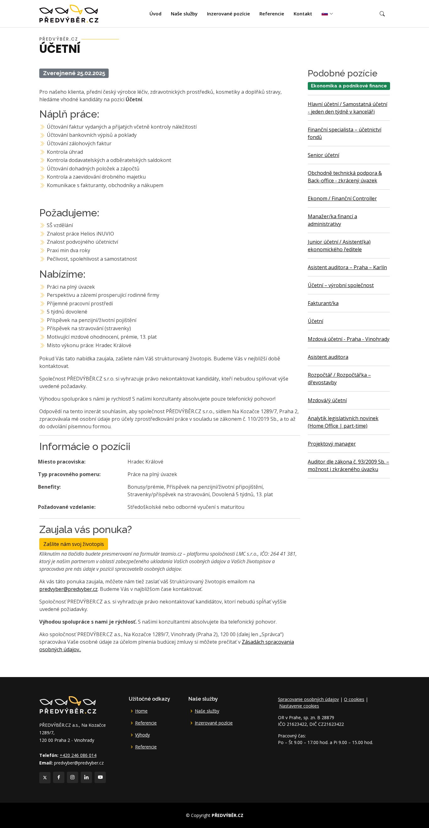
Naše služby (184, 13)
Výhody (142, 735)
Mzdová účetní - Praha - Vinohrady (348, 339)
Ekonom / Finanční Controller (342, 198)
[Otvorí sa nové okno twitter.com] (45, 777)
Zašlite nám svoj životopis (73, 544)
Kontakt (303, 13)
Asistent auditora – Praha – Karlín (347, 267)
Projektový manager (332, 443)
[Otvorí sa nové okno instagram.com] (72, 777)
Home (141, 711)
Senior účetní (323, 155)
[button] (382, 14)
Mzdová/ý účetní (327, 400)
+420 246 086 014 (78, 755)
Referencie (271, 13)
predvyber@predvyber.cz (68, 589)
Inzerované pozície (228, 13)
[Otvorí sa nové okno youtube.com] (100, 777)
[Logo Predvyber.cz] (67, 704)
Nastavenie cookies (299, 706)
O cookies (354, 699)
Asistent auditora (328, 356)
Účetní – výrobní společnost (341, 285)
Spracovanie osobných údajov (308, 699)
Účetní (315, 321)
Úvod (155, 13)
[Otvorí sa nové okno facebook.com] (58, 777)
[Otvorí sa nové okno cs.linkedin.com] (86, 777)
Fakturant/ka (323, 303)
